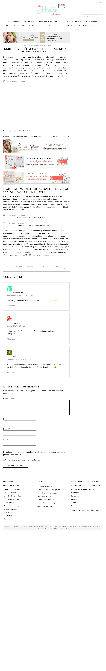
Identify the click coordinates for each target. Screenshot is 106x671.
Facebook (75, 493)
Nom (5, 419)
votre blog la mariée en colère (57, 528)
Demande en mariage (12, 506)
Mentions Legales (36, 526)
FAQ (46, 526)
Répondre (11, 306)
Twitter (73, 502)
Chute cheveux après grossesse (49, 503)
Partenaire (63, 526)
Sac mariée (8, 515)
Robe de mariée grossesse (47, 493)
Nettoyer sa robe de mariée (14, 489)
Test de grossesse (44, 496)
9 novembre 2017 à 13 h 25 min (20, 295)
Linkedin (74, 506)
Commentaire (9, 399)
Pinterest (74, 499)
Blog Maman (41, 481)
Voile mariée (8, 512)
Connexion (98, 2)
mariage (73, 526)
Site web (7, 439)
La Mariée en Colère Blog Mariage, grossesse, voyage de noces (53, 10)
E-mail (6, 429)
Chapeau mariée (10, 493)
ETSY (20, 131)
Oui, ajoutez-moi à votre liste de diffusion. (22, 460)
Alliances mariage (10, 509)
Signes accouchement (45, 499)
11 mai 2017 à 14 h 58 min (18, 326)
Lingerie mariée (10, 502)
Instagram (75, 496)
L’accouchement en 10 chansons (20, 266)
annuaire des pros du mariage (15, 496)
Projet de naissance (44, 486)
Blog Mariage (8, 481)
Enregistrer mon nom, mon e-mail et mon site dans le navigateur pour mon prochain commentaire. (34, 453)
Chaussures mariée (11, 519)
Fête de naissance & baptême (48, 490)
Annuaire (53, 526)
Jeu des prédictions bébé (46, 506)
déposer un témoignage (13, 499)
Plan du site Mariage (11, 485)
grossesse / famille (86, 526)
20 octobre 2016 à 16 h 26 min (19, 359)
